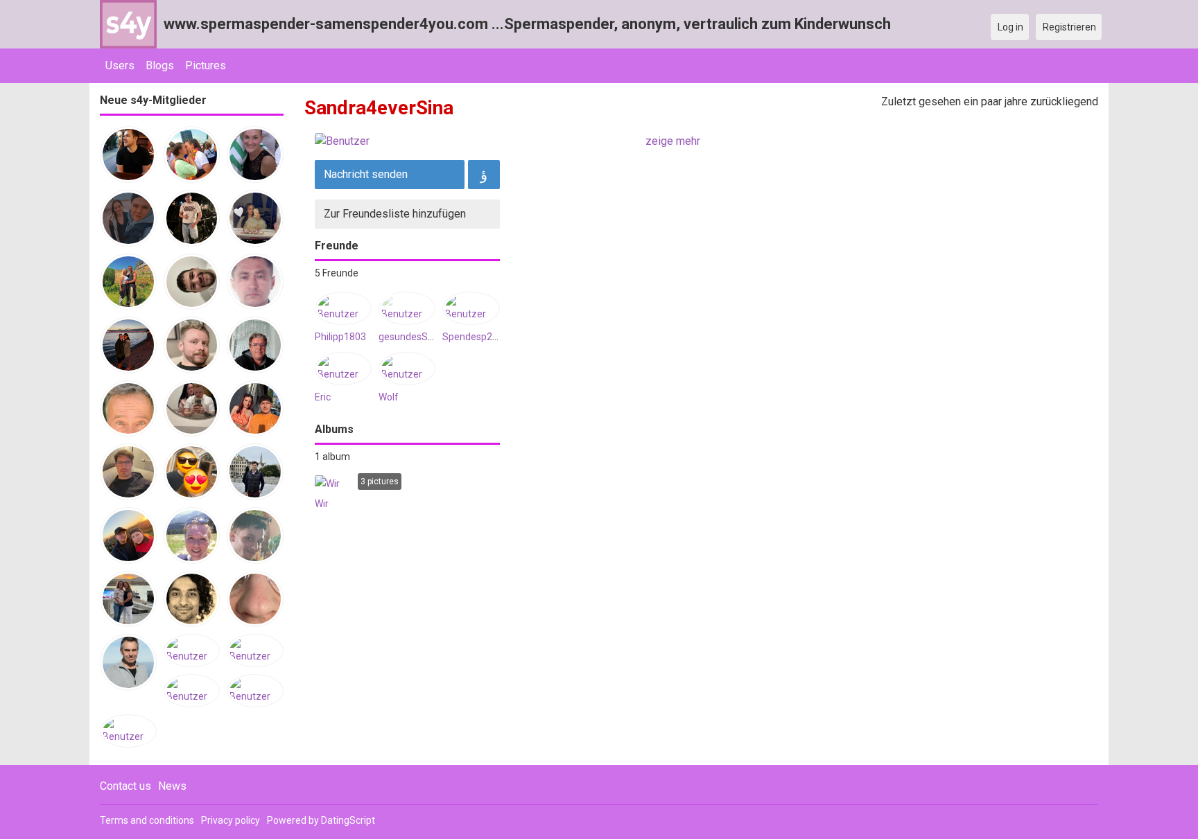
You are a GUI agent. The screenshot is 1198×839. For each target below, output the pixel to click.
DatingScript (348, 820)
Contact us (125, 786)
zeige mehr (672, 141)
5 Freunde (336, 273)
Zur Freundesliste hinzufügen (395, 213)
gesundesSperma (418, 336)
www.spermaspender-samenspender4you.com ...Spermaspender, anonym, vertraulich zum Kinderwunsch (527, 24)
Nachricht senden (366, 174)
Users (119, 65)
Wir (322, 503)
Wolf (389, 397)
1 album (332, 456)
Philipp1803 (340, 336)
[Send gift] (483, 175)
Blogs (160, 65)
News (172, 786)
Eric (323, 397)
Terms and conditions (147, 820)
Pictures (205, 65)
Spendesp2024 (475, 336)
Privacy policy (230, 820)
